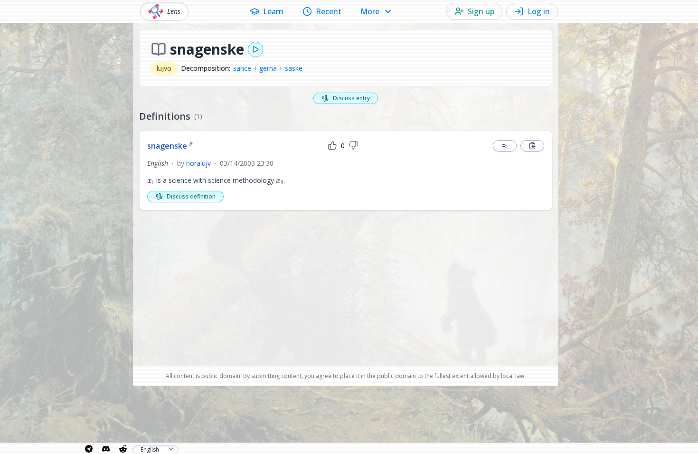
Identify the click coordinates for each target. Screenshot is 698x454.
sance (242, 68)
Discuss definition (191, 196)
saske (293, 68)
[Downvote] (353, 146)
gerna (268, 68)
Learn (273, 11)
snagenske (170, 146)
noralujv (198, 163)
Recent (328, 11)
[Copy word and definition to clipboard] (532, 145)
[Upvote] (332, 146)
